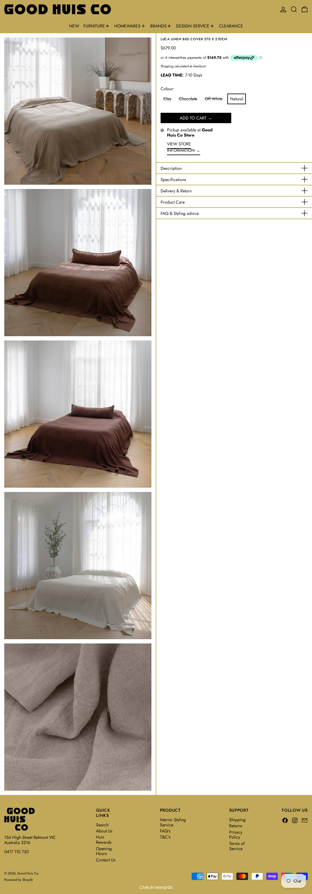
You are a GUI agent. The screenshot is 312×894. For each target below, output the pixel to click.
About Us (104, 831)
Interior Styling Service (173, 822)
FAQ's (165, 831)
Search (102, 825)
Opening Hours (104, 851)
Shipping (167, 66)
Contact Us (105, 860)
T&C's (165, 837)
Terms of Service (237, 846)
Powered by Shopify (18, 879)
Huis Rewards (104, 839)
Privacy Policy (235, 834)
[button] (294, 9)
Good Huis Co (27, 873)
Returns (235, 826)
